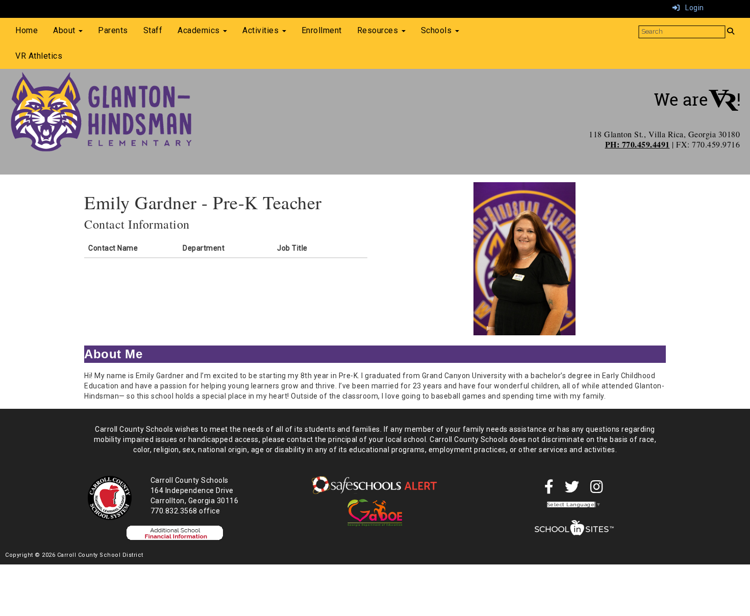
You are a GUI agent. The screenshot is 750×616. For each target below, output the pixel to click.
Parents (113, 30)
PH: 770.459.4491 (637, 144)
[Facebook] (549, 489)
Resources (379, 30)
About (65, 30)
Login (692, 8)
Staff (153, 30)
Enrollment (322, 30)
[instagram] (597, 489)
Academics (200, 30)
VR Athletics (38, 56)
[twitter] (572, 489)
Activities (261, 30)
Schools (437, 30)
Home (26, 30)
